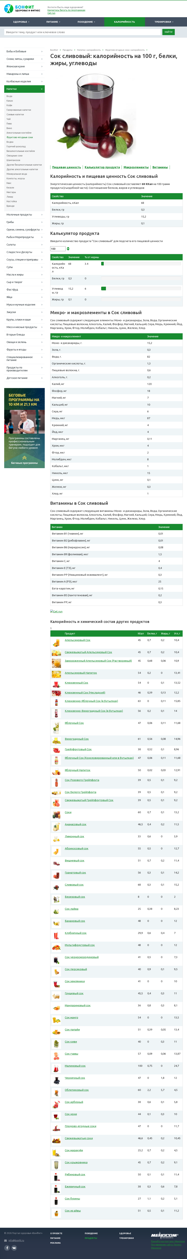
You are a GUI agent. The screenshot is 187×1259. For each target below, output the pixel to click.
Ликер (10, 197)
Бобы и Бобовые (16, 51)
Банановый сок (75, 920)
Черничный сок (75, 1077)
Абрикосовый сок (76, 848)
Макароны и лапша (18, 73)
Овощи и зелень (16, 342)
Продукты (91, 1238)
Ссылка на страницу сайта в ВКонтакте (14, 1248)
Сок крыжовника (76, 1162)
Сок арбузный (74, 1102)
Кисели (10, 187)
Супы (10, 267)
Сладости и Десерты (19, 252)
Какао (10, 101)
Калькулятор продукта (102, 167)
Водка (10, 142)
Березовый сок (75, 896)
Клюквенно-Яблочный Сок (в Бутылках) (91, 700)
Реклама (55, 1243)
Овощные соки (14, 155)
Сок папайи (72, 1029)
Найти (168, 32)
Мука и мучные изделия (21, 304)
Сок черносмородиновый (82, 957)
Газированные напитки (19, 110)
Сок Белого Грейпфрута (80, 792)
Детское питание (17, 377)
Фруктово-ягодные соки (20, 137)
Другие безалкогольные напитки (24, 165)
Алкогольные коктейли (19, 133)
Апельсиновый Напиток (81, 672)
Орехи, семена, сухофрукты (23, 229)
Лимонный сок (74, 836)
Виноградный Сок (77, 738)
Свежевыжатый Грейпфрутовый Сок (89, 800)
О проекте (56, 1233)
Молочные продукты (19, 214)
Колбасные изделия (19, 81)
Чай (9, 119)
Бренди (10, 206)
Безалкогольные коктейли (21, 151)
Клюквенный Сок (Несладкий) (85, 692)
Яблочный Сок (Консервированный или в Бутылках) (99, 757)
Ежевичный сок (75, 1186)
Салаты (11, 244)
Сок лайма (71, 908)
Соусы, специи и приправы (22, 259)
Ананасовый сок (75, 824)
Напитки (12, 88)
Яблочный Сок (74, 722)
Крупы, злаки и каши (19, 319)
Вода (9, 96)
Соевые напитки (15, 114)
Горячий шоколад (16, 146)
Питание (52, 21)
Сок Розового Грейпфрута (82, 780)
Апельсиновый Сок (77, 640)
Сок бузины (72, 1198)
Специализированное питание (20, 358)
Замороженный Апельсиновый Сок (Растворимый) (98, 660)
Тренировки (163, 21)
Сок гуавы (71, 1053)
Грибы (10, 222)
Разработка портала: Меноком (168, 1241)
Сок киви (71, 1041)
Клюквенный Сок (76, 682)
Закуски (11, 312)
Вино (9, 128)
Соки (68, 812)
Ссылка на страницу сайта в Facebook (7, 1248)
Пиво (9, 123)
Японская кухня (16, 66)
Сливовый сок (74, 884)
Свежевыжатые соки (79, 1138)
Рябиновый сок (75, 1174)
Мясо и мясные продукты (22, 327)
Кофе (9, 105)
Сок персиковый (76, 969)
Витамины (160, 167)
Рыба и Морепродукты (20, 237)
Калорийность (124, 21)
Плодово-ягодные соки (80, 1126)
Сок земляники (75, 981)
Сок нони (71, 1114)
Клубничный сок (76, 932)
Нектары (11, 192)
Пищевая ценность (66, 167)
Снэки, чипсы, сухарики (20, 58)
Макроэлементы (136, 167)
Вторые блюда (16, 334)
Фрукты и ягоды (16, 349)
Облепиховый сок (77, 1089)
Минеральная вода (17, 174)
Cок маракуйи (74, 1150)
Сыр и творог (14, 282)
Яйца (9, 297)
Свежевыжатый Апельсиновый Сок (88, 652)
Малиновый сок (75, 1065)
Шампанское (13, 160)
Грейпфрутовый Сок (78, 749)
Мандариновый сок (78, 1005)
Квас (9, 183)
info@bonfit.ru (16, 1240)
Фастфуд (12, 289)
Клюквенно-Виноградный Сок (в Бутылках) (94, 710)
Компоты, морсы (16, 178)
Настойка (12, 201)
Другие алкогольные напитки (22, 169)
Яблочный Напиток (77, 770)
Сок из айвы (73, 1210)
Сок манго (71, 1017)
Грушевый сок (74, 993)
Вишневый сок (74, 860)
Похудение (86, 21)
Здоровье (20, 21)
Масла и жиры (15, 274)
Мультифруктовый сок (80, 945)
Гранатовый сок (75, 872)
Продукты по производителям (17, 369)
